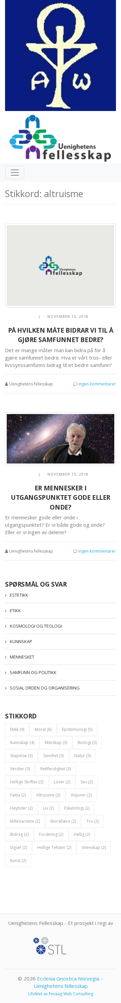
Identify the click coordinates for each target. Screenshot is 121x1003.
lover (62, 782)
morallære (63, 821)
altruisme (48, 795)
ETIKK (15, 610)
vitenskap (94, 847)
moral (43, 729)
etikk (17, 729)
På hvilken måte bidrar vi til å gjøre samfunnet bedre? (60, 335)
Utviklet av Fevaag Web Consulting (60, 994)
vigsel (18, 847)
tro (92, 821)
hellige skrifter (26, 782)
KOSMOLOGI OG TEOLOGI (36, 626)
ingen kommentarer (97, 384)
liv (48, 808)
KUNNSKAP (21, 641)
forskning (51, 834)
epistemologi (77, 729)
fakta (18, 795)
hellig (82, 834)
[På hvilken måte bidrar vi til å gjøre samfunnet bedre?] (60, 265)
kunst (18, 860)
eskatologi (76, 808)
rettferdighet (55, 769)
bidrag (19, 834)
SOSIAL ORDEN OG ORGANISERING (45, 688)
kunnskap (22, 742)
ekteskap (56, 742)
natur (82, 755)
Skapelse (21, 755)
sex (87, 782)
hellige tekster (54, 847)
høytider (21, 808)
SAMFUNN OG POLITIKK (33, 672)
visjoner (81, 795)
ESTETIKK (19, 595)
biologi (87, 742)
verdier (20, 769)
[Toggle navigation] (14, 172)
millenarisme (25, 821)
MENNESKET (22, 657)
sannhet (53, 755)
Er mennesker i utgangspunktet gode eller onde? (60, 498)
